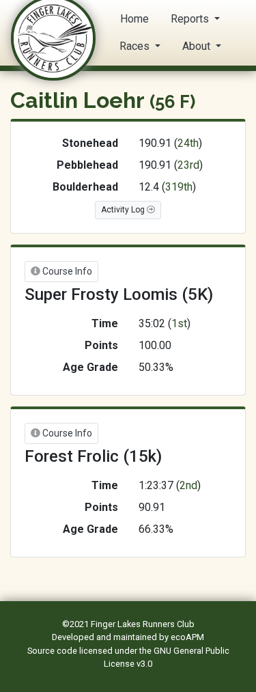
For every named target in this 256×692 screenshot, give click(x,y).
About (197, 46)
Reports (191, 18)
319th (179, 186)
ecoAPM (187, 637)
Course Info (66, 271)
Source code (53, 651)
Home (134, 18)
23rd (188, 164)
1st (179, 323)
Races (135, 46)
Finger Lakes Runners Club (143, 624)
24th (188, 143)
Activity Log (124, 209)
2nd (188, 485)
